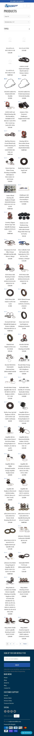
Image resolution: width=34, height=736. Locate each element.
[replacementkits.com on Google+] (8, 711)
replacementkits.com (15, 721)
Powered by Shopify (9, 724)
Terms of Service (9, 703)
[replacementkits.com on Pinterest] (11, 711)
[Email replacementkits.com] (15, 711)
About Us (6, 683)
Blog (5, 685)
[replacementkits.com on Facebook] (5, 711)
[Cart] (28, 5)
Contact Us (7, 688)
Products (10, 11)
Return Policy (8, 698)
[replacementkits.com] (11, 6)
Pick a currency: (9, 716)
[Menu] (25, 5)
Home (5, 677)
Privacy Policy (8, 700)
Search (6, 695)
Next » (25, 644)
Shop (5, 680)
